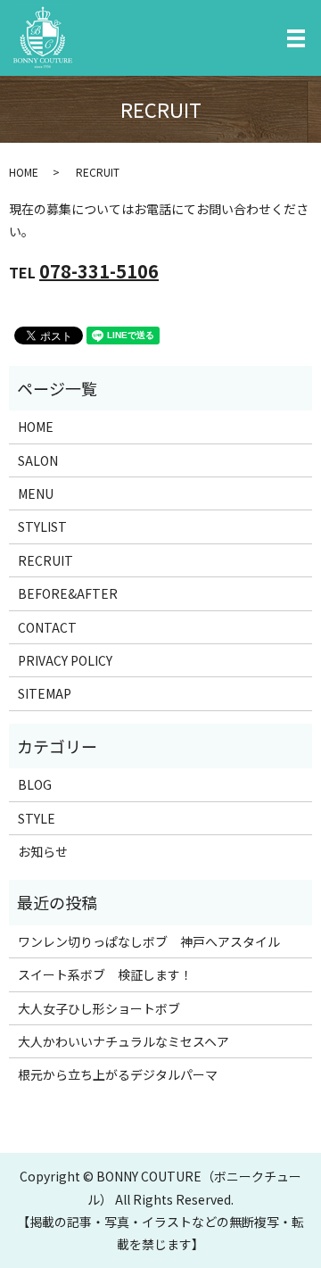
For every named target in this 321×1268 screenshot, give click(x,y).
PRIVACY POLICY (65, 660)
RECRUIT (45, 560)
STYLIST (42, 526)
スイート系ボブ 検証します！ (105, 974)
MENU (36, 493)
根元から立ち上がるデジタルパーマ (118, 1074)
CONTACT (47, 627)
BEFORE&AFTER (68, 593)
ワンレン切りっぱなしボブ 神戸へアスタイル (149, 941)
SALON (38, 460)
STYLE (36, 818)
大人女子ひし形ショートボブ (99, 1008)
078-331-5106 (99, 271)
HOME (23, 171)
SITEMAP (44, 693)
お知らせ (43, 851)
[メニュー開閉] (296, 38)
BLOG (35, 784)
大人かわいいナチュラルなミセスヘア (123, 1041)
